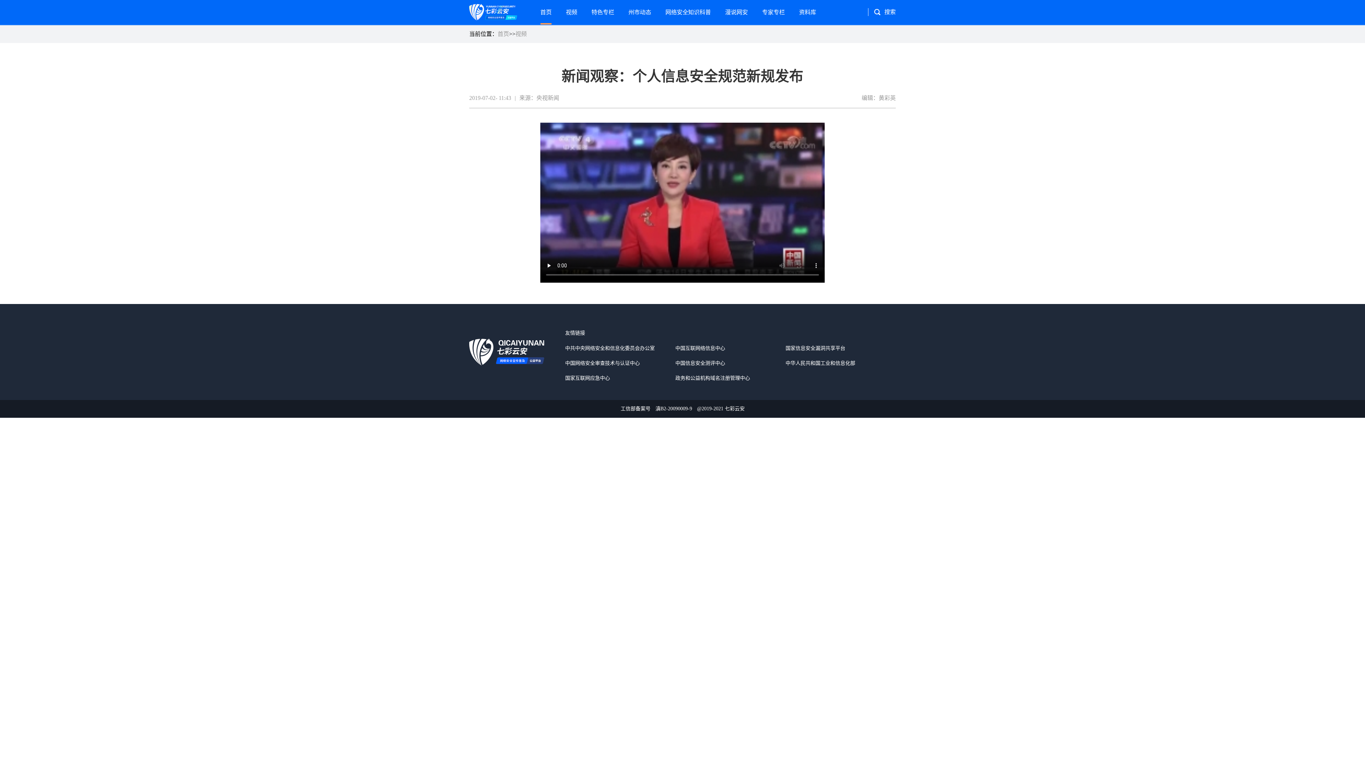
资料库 (807, 12)
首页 (546, 12)
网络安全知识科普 (688, 12)
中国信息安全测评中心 (700, 363)
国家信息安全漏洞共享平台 (815, 348)
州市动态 (639, 12)
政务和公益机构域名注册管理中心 (712, 378)
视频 (571, 12)
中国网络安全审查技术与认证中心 (602, 363)
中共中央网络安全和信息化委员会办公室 (610, 348)
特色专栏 (603, 12)
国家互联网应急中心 (587, 378)
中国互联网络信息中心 (700, 348)
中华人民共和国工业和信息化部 (820, 363)
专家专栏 (773, 12)
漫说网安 (736, 12)
